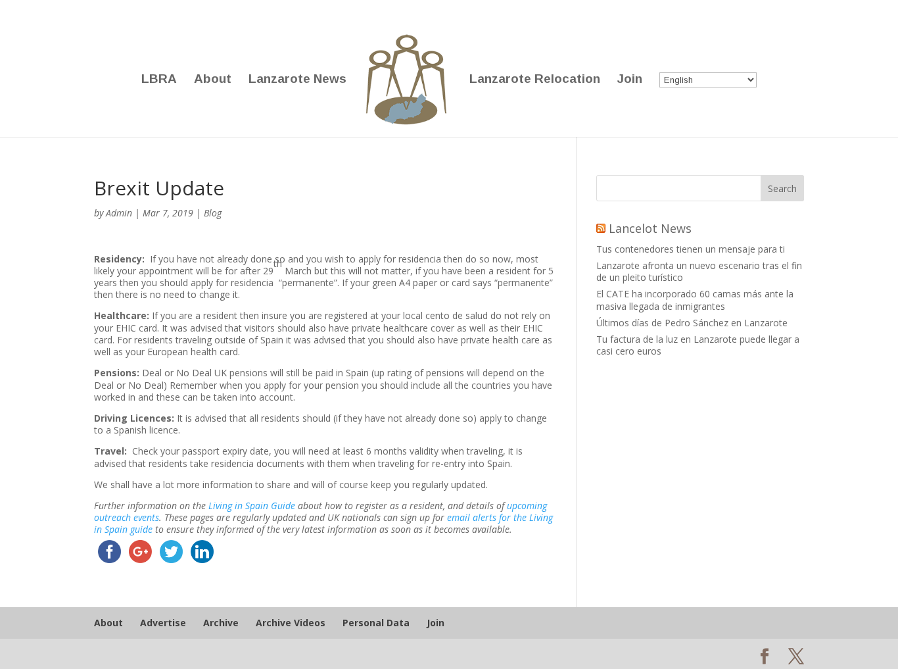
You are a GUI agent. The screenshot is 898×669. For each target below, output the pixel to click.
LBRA (159, 80)
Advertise (163, 622)
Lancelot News (650, 228)
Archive (221, 622)
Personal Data (376, 622)
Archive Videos (290, 622)
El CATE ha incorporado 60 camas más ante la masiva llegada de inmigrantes (694, 299)
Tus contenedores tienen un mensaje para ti (690, 249)
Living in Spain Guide (251, 505)
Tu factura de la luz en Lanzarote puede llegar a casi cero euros (697, 345)
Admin (119, 213)
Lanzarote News (297, 80)
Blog (213, 213)
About (212, 80)
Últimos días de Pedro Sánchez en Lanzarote (692, 322)
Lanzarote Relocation (534, 80)
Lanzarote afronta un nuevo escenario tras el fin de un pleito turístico (699, 271)
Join (629, 80)
